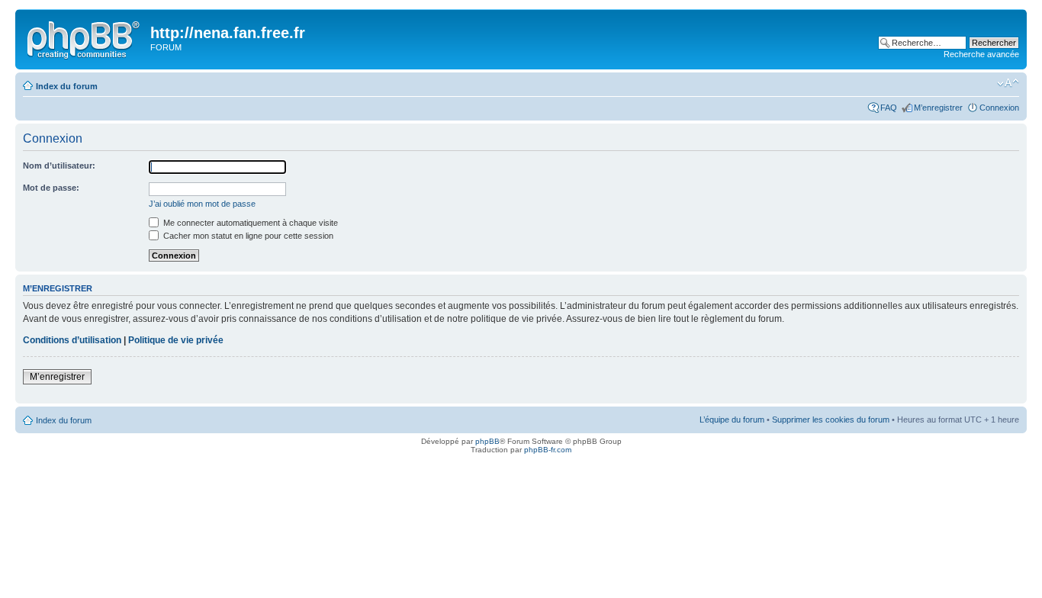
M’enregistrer (938, 107)
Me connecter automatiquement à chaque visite (249, 222)
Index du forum (67, 86)
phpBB (487, 441)
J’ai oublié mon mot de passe (202, 203)
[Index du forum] (84, 37)
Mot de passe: (51, 187)
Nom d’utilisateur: (59, 165)
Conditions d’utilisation (72, 340)
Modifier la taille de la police (1008, 83)
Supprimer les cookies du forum (830, 419)
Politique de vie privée (176, 340)
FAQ (888, 107)
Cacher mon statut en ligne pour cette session (247, 235)
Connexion (999, 107)
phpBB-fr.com (547, 449)
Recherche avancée (981, 54)
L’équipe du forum (731, 419)
